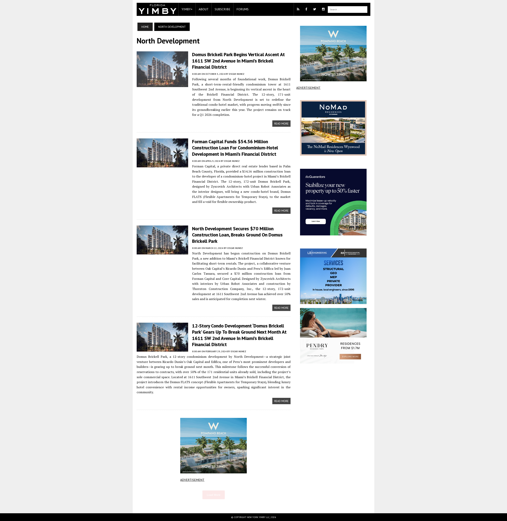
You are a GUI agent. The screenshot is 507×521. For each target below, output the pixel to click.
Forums (242, 9)
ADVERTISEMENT (192, 480)
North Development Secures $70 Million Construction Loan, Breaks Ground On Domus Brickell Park (237, 234)
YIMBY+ (187, 9)
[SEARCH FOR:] (347, 9)
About (204, 9)
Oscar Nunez (236, 73)
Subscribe (222, 9)
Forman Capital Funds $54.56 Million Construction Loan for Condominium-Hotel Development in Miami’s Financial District (235, 147)
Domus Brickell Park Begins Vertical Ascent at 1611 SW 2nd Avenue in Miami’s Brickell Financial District (238, 60)
